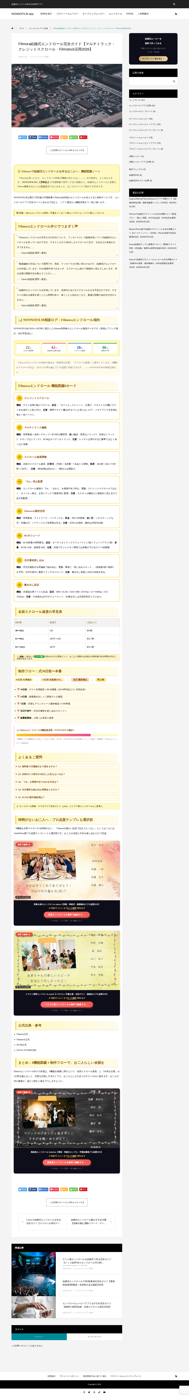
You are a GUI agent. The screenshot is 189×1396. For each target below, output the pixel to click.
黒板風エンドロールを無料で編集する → (66, 1162)
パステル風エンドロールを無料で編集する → (67, 1004)
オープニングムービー (94, 14)
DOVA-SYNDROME (26, 1050)
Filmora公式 (22, 1034)
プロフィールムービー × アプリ (142, 143)
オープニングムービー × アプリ (142, 124)
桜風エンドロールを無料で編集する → (66, 915)
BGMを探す (46, 14)
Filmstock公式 (23, 1039)
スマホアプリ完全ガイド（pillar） (53, 806)
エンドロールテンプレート (140, 111)
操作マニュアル (136, 169)
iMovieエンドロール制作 (37, 213)
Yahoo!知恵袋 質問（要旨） (34, 253)
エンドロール (115, 14)
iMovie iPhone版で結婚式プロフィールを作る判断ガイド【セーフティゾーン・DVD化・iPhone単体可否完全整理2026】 (152, 233)
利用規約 (51, 1376)
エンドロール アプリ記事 (39, 57)
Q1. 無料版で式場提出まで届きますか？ (37, 766)
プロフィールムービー (67, 14)
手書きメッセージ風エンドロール (65, 213)
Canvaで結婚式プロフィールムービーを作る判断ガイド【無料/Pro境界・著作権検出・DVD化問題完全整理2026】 (153, 263)
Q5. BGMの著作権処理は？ (31, 797)
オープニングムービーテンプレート (144, 130)
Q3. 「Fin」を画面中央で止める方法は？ (38, 782)
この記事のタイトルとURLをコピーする (66, 150)
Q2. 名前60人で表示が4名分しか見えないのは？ (41, 774)
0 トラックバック (94, 1337)
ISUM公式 (22, 1045)
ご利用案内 (143, 14)
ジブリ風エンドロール (94, 213)
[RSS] (176, 13)
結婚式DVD (134, 175)
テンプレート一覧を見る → (153, 59)
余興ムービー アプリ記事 (140, 162)
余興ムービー (135, 156)
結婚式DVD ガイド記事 (139, 180)
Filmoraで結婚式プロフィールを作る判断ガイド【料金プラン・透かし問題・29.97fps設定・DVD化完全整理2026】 (152, 218)
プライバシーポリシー (69, 1376)
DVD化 (129, 14)
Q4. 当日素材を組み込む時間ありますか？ (39, 790)
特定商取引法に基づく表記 (94, 1376)
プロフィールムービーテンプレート (144, 149)
